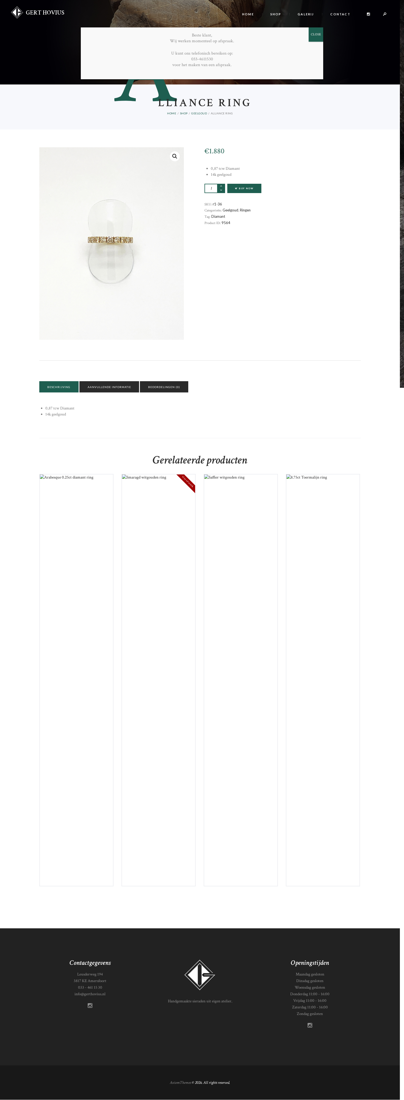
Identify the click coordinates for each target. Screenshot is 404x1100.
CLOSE (316, 34)
